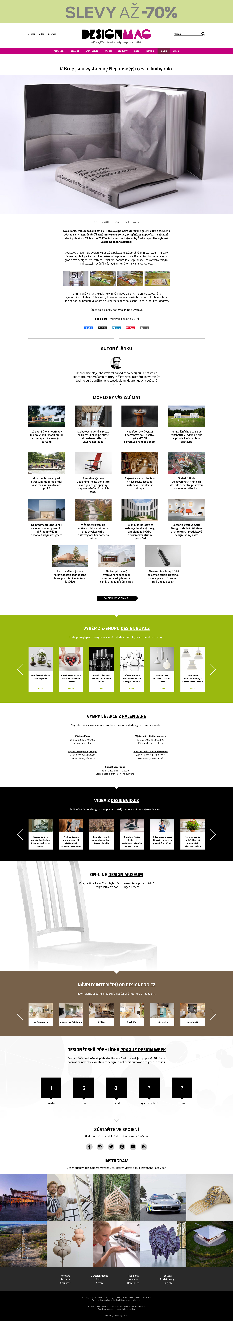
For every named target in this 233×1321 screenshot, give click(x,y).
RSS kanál (133, 1276)
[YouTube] (133, 1146)
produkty (123, 51)
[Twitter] (111, 1146)
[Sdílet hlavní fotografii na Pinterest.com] (130, 327)
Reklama (65, 1279)
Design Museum (125, 874)
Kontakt (65, 1276)
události (75, 51)
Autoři (99, 1279)
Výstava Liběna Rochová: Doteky (150, 751)
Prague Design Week (143, 1049)
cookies (141, 1306)
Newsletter (133, 1283)
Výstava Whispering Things (82, 751)
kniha (126, 309)
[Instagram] (100, 1146)
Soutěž (168, 1276)
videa (41, 33)
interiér (108, 51)
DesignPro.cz (140, 984)
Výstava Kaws (82, 736)
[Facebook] (89, 1146)
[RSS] (144, 1146)
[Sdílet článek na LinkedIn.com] (116, 327)
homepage (59, 51)
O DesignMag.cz (99, 1276)
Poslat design (167, 1279)
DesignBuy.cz (135, 628)
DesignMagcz (124, 1167)
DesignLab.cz (122, 1315)
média (164, 51)
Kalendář (134, 1279)
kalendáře (134, 716)
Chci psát (65, 1283)
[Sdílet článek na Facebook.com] (88, 327)
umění (176, 51)
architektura (91, 51)
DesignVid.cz (125, 800)
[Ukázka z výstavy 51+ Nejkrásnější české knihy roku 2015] (116, 144)
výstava (138, 309)
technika (150, 51)
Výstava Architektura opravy (150, 736)
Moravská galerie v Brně (125, 318)
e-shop (31, 33)
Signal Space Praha (115, 767)
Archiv (99, 1283)
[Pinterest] (122, 1146)
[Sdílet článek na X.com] (102, 327)
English (168, 1283)
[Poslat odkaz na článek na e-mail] (144, 327)
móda (137, 51)
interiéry (52, 33)
